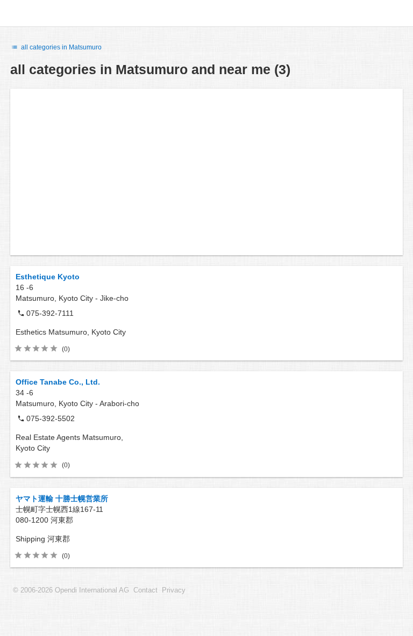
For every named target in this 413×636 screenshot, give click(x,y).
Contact (145, 590)
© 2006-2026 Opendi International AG (71, 590)
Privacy (174, 590)
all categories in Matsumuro (60, 47)
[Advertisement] (206, 172)
